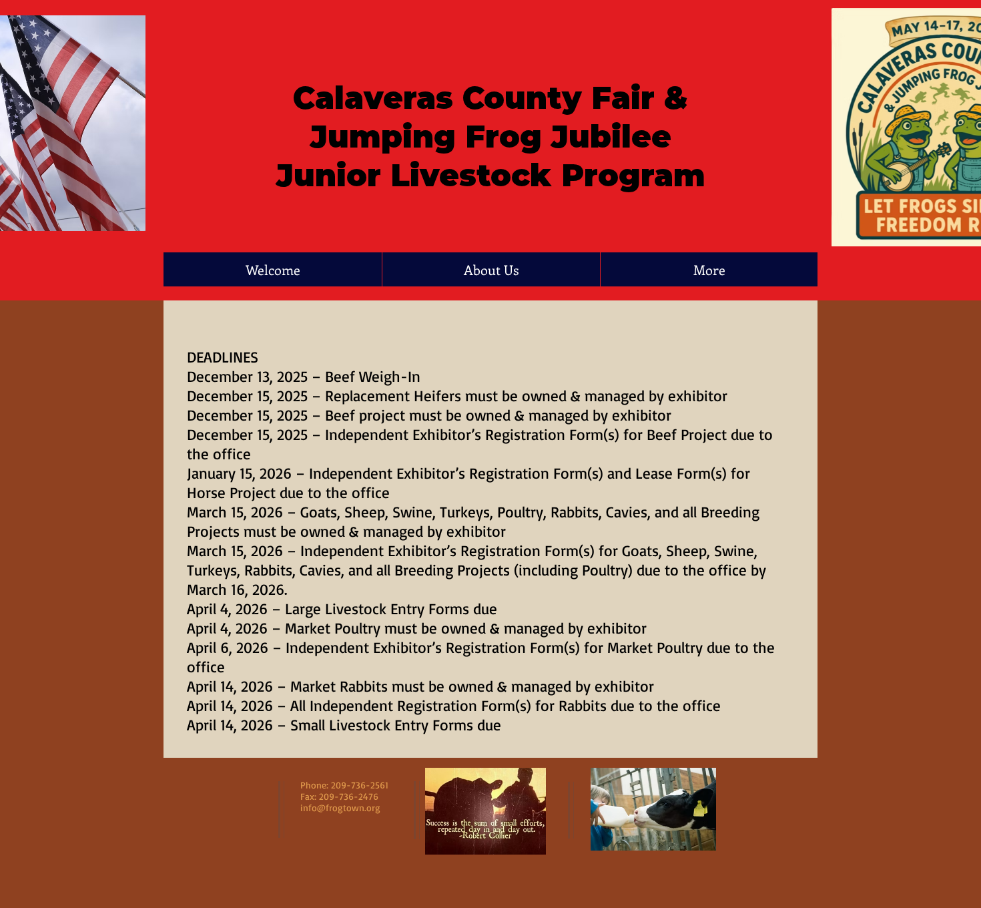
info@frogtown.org (340, 807)
